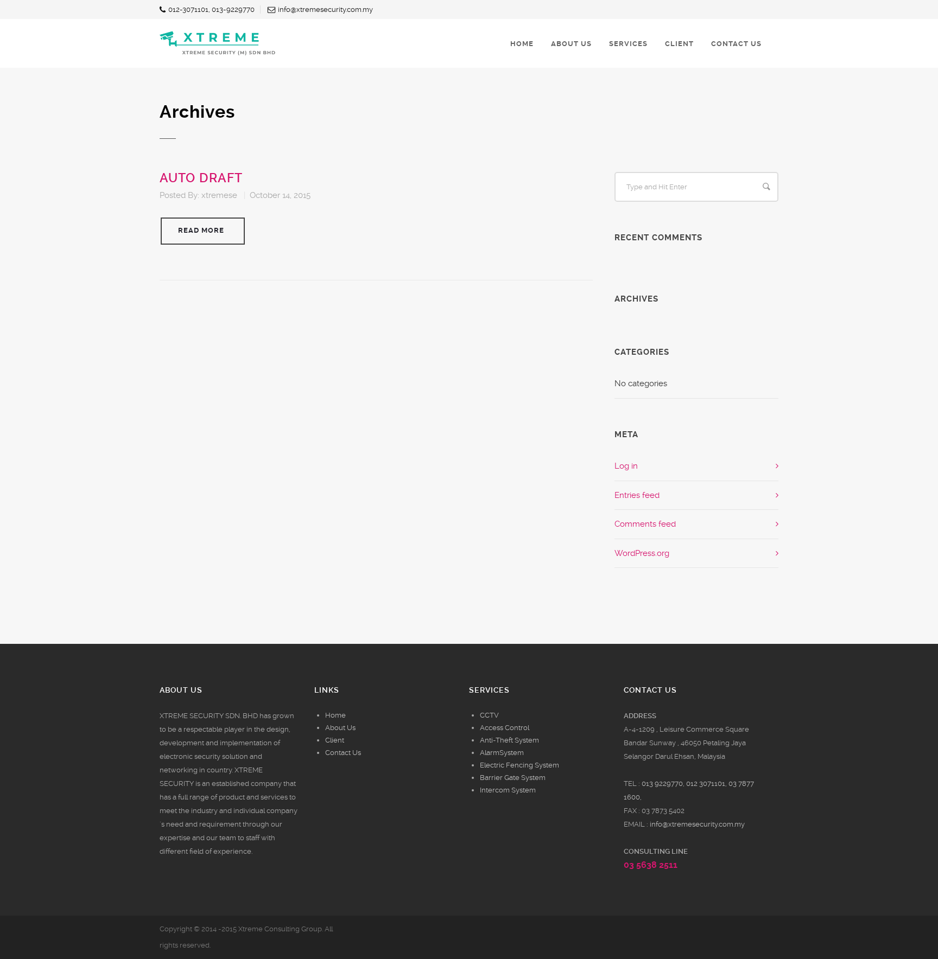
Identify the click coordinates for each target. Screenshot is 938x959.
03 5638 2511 (650, 865)
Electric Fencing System (519, 765)
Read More (201, 230)
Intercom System (508, 790)
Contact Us (343, 753)
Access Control (504, 728)
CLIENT (679, 44)
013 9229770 (662, 783)
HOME (522, 44)
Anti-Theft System (509, 740)
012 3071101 (705, 783)
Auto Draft (201, 178)
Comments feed (645, 524)
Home (335, 715)
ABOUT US (571, 44)
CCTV (489, 715)
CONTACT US (736, 44)
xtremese (219, 195)
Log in (626, 466)
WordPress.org (641, 553)
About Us (340, 728)
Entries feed (637, 495)
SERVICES (628, 44)
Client (334, 740)
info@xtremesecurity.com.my (697, 824)
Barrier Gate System (513, 777)
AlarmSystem (502, 753)
